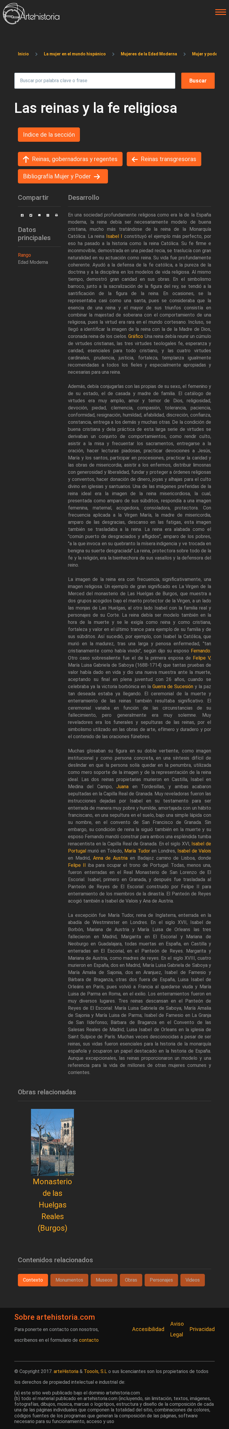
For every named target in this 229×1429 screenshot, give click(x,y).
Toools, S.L (95, 1371)
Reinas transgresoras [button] (168, 159)
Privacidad (202, 1329)
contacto (89, 1340)
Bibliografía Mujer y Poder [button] (57, 176)
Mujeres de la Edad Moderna (149, 54)
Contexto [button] (33, 1280)
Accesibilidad (148, 1329)
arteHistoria (66, 1371)
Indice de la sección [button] (49, 134)
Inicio (23, 54)
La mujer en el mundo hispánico (75, 54)
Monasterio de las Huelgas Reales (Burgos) (52, 1204)
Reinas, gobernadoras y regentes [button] (74, 159)
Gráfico (135, 336)
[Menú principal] (219, 12)
